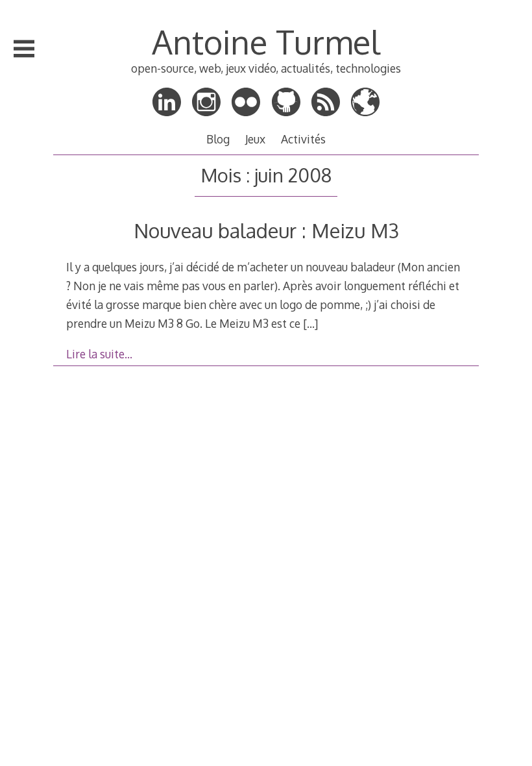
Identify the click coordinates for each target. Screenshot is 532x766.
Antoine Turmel (266, 41)
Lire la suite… (99, 354)
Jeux (255, 139)
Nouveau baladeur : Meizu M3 (266, 230)
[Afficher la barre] (24, 48)
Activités (303, 139)
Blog (218, 139)
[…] (310, 323)
